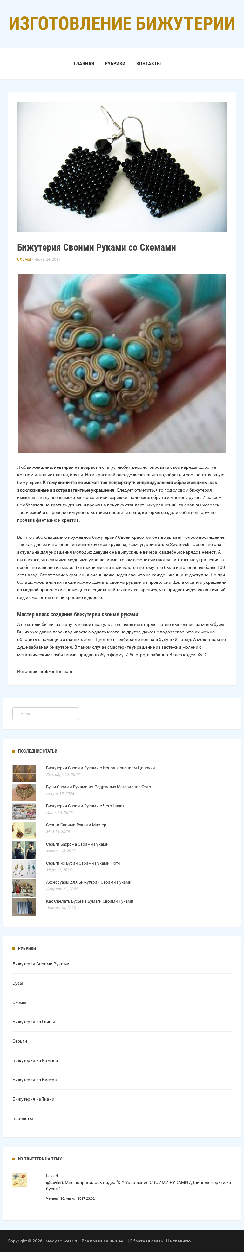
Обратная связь (146, 1240)
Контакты (148, 63)
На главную (178, 1240)
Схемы (24, 259)
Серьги (19, 1041)
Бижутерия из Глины (33, 1021)
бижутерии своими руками (106, 614)
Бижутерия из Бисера (34, 1079)
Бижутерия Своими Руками (40, 963)
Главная (84, 63)
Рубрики (115, 63)
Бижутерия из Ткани (33, 1099)
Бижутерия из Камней (35, 1060)
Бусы (17, 983)
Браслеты (22, 1118)
